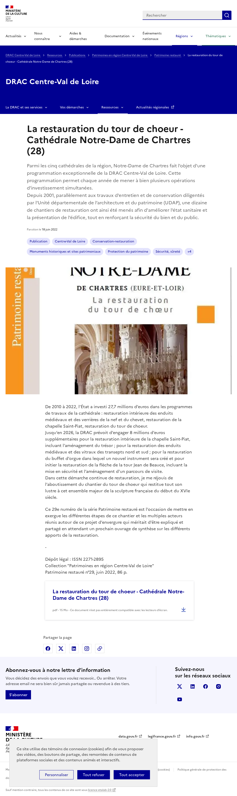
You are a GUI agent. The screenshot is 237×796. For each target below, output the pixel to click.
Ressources (55, 55)
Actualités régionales (153, 107)
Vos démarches (72, 107)
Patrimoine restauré (167, 55)
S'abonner (18, 695)
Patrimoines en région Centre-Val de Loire (120, 55)
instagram (218, 686)
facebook (205, 686)
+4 (189, 251)
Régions (182, 36)
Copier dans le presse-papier (99, 648)
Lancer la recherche (226, 15)
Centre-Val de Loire (70, 241)
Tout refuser (93, 775)
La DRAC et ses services (24, 107)
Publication (38, 241)
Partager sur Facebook (48, 648)
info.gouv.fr (195, 736)
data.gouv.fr (128, 736)
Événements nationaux (152, 36)
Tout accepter (131, 775)
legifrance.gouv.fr (162, 736)
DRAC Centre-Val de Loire (23, 55)
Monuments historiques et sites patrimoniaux (65, 251)
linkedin (192, 686)
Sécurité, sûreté (168, 251)
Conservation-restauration (113, 241)
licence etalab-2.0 (99, 790)
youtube (179, 699)
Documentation (117, 36)
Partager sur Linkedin (73, 648)
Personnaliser (56, 775)
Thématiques (216, 36)
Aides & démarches (78, 36)
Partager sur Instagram (86, 648)
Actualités (13, 36)
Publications (77, 55)
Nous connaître (42, 36)
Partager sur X (60, 648)
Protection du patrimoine (128, 251)
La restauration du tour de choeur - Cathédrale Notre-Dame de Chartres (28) (118, 595)
